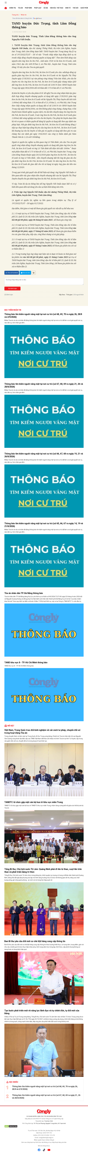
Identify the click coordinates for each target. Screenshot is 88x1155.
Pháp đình (28, 8)
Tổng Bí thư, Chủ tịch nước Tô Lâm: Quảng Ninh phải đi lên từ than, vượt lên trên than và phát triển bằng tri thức (43, 870)
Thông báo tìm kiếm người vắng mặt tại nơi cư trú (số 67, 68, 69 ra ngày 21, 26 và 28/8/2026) (43, 385)
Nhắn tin (24, 15)
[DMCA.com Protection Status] (44, 1126)
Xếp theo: (62, 294)
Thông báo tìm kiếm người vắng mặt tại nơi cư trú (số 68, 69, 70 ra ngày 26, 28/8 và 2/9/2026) (43, 315)
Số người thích (79, 294)
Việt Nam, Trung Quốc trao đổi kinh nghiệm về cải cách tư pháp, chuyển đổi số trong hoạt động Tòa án (42, 731)
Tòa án (20, 8)
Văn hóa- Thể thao (56, 8)
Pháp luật (37, 8)
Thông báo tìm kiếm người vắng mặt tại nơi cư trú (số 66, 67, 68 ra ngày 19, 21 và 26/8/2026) (43, 455)
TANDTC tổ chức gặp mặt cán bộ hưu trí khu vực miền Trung (33, 802)
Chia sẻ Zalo (26, 272)
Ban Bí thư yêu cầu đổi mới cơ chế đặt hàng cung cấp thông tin (34, 941)
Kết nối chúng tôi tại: (44, 1146)
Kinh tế (68, 8)
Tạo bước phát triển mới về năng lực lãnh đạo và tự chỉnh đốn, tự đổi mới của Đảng (41, 1012)
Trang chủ (15, 15)
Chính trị (12, 8)
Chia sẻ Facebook (12, 272)
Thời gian (69, 294)
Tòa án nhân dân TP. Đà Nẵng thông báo (23, 593)
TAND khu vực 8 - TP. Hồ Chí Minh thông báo (25, 662)
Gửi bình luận (12, 288)
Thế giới (75, 8)
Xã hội (46, 8)
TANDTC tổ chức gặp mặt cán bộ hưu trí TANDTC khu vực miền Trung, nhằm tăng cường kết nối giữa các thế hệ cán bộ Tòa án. (43, 807)
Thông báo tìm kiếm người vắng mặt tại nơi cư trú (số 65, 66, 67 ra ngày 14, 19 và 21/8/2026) (43, 525)
